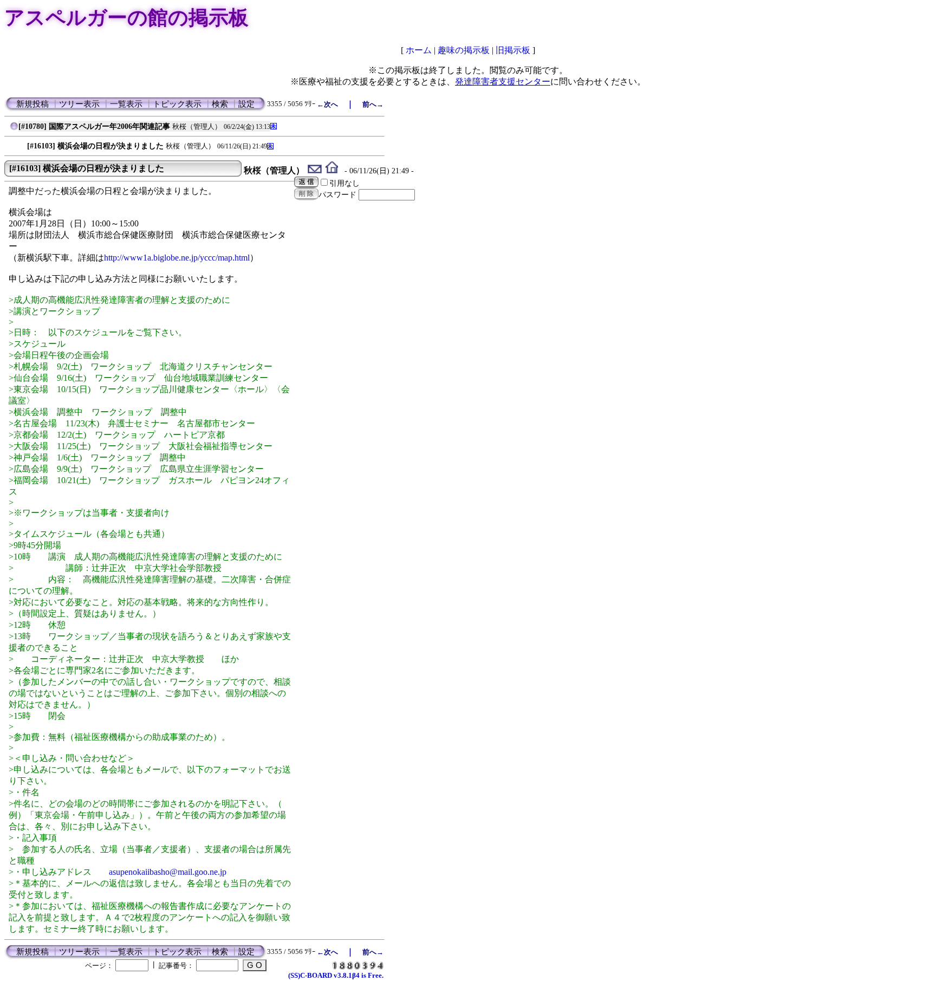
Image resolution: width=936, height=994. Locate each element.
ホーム (419, 50)
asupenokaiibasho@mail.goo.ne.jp (167, 871)
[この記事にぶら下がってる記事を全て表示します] (21, 143)
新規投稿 (32, 104)
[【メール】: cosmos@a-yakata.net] (315, 170)
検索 (220, 104)
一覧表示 (126, 104)
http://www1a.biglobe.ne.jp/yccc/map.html (177, 257)
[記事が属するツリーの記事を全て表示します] (14, 128)
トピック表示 (177, 104)
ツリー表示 (79, 104)
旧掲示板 (513, 50)
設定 (246, 104)
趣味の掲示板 (464, 50)
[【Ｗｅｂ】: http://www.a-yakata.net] (331, 170)
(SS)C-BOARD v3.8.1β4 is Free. (336, 975)
